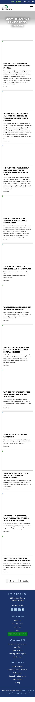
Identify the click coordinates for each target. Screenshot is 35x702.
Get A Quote (16, 2)
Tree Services (17, 657)
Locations (17, 627)
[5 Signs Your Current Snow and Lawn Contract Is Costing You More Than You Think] (17, 146)
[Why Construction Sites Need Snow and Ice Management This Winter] (17, 370)
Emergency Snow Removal (17, 670)
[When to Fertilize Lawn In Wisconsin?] (17, 413)
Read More (6, 86)
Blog (17, 630)
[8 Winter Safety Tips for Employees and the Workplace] (17, 245)
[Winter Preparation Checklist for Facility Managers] (17, 285)
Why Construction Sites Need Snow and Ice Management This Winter (16, 394)
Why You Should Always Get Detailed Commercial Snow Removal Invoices (16, 350)
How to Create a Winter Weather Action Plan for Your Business (15, 221)
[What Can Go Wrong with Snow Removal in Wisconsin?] (17, 536)
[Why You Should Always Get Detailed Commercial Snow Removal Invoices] (17, 325)
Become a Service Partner (17, 634)
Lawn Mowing (17, 650)
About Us (17, 620)
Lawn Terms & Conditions (20, 692)
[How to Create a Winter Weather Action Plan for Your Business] (17, 196)
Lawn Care (17, 647)
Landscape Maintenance (17, 644)
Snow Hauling (17, 679)
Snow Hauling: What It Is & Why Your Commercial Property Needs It (15, 476)
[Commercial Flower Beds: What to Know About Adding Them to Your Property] (17, 494)
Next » (25, 581)
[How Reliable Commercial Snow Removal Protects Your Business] (17, 41)
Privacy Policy (26, 690)
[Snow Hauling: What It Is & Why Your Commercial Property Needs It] (17, 451)
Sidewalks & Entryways (17, 676)
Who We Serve (17, 624)
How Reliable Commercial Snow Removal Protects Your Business (16, 66)
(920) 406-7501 (28, 2)
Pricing (17, 682)
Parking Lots (17, 673)
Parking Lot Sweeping (17, 654)
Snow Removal (17, 666)
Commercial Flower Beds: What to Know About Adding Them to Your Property (16, 518)
